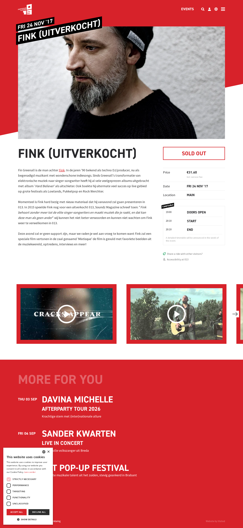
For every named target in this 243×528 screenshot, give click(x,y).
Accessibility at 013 (177, 259)
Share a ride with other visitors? (185, 253)
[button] (28, 519)
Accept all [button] (16, 512)
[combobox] (43, 451)
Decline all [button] (39, 512)
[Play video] (67, 314)
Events (187, 9)
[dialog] (28, 486)
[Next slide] (235, 314)
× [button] (48, 452)
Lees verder (30, 472)
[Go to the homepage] (30, 9)
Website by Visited (215, 521)
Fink (62, 170)
